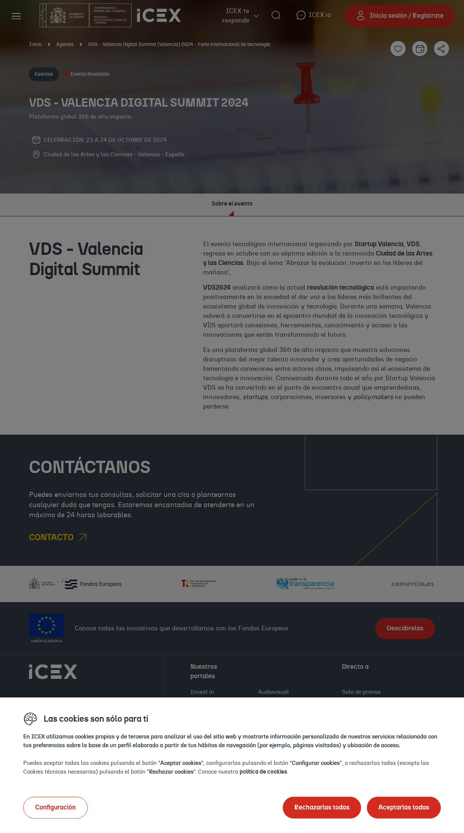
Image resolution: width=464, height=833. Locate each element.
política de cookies (263, 772)
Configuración (55, 807)
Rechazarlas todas (321, 807)
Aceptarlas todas (403, 807)
